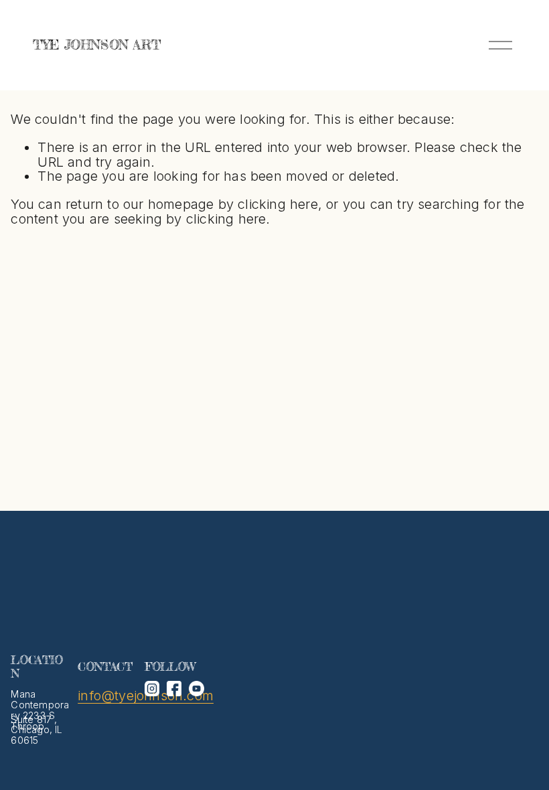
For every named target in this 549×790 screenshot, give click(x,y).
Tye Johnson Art (96, 45)
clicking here (278, 204)
